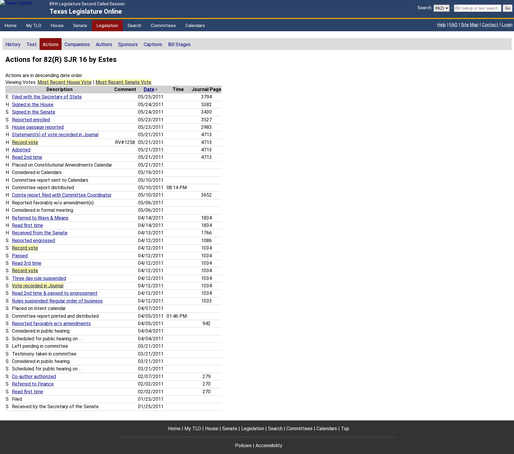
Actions (51, 44)
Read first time (27, 225)
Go (507, 8)
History (13, 44)
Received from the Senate (40, 233)
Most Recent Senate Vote (123, 82)
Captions (153, 44)
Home (11, 25)
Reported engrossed (33, 240)
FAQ (453, 24)
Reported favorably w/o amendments (51, 323)
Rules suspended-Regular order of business (57, 301)
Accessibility (269, 445)
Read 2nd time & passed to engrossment (55, 293)
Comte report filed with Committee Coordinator (62, 195)
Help (441, 24)
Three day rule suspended (39, 278)
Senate (80, 25)
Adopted (21, 150)
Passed (20, 256)
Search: (425, 7)
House (57, 25)
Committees (163, 25)
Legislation (107, 25)
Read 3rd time (26, 263)
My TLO (33, 25)
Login (507, 24)
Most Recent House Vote (64, 82)
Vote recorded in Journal (37, 286)
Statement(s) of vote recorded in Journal (55, 134)
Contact (490, 24)
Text (31, 44)
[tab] (12, 44)
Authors (104, 44)
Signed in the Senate (33, 112)
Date (149, 89)
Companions (77, 44)
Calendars (195, 25)
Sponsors (128, 44)
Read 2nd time (27, 157)
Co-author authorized (34, 376)
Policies (243, 445)
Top (345, 428)
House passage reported (38, 127)
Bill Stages (179, 44)
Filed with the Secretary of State (47, 97)
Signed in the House (33, 104)
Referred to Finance (33, 384)
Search (134, 25)
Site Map (469, 24)
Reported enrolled (31, 120)
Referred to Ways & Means (40, 218)
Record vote (25, 142)
